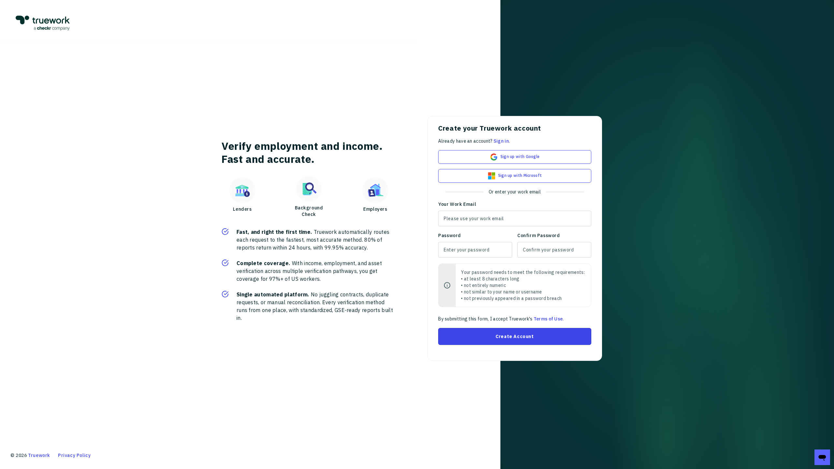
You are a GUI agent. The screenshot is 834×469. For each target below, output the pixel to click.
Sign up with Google (520, 156)
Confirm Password (538, 235)
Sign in (501, 141)
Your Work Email (457, 204)
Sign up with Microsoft (520, 175)
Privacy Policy (74, 455)
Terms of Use (548, 319)
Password (449, 235)
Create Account (515, 336)
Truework (39, 455)
